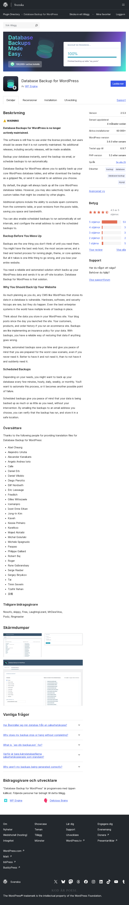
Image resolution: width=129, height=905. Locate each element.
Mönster (39, 840)
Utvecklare (72, 835)
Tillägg (38, 835)
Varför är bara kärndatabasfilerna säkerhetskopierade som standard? (23, 755)
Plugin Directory (11, 14)
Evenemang (104, 829)
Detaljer (10, 100)
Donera (103, 835)
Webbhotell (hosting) (15, 835)
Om (5, 824)
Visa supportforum (99, 279)
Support (121, 100)
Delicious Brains (59, 800)
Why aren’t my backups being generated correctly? (32, 766)
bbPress (9, 862)
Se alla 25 (121, 162)
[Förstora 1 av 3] (37, 637)
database (120, 169)
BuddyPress (11, 867)
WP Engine (31, 86)
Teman (38, 829)
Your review (96, 249)
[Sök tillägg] (36, 25)
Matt (7, 856)
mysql (122, 182)
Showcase (41, 824)
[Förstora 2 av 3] (78, 637)
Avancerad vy (97, 191)
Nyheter (7, 829)
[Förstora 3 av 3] (78, 663)
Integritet (8, 840)
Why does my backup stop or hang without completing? (35, 735)
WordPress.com (14, 850)
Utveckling (70, 100)
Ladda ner (118, 83)
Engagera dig (105, 824)
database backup (116, 176)
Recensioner (30, 100)
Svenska (15, 881)
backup (109, 169)
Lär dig (70, 824)
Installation (50, 100)
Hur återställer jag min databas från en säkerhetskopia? (35, 725)
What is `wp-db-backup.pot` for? (22, 744)
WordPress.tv (75, 840)
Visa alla (121, 249)
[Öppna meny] (124, 4)
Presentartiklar (108, 840)
